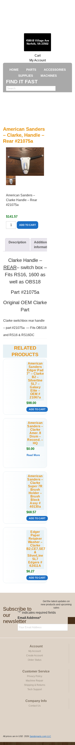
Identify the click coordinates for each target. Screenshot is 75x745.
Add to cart (27, 225)
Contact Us (35, 706)
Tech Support (34, 689)
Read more (33, 455)
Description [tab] (17, 242)
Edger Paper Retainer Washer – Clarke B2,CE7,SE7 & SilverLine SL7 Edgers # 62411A (35, 548)
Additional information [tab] (42, 245)
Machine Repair (34, 680)
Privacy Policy (34, 676)
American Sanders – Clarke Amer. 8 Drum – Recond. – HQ (35, 433)
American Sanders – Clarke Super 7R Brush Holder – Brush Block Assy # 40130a (35, 491)
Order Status (34, 660)
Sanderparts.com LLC (40, 736)
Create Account (34, 655)
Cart (38, 55)
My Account (37, 60)
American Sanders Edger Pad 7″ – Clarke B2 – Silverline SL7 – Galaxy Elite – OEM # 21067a (35, 380)
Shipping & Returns (34, 685)
